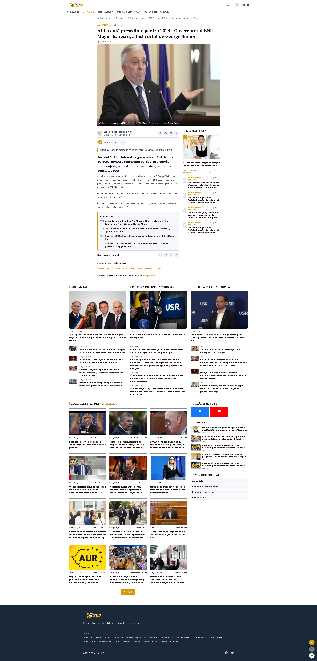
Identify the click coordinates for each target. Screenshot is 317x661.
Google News (150, 275)
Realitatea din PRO (215, 638)
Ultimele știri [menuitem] (73, 12)
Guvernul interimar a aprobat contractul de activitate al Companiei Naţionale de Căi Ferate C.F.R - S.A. (168, 581)
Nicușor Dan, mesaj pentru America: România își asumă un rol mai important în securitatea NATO (223, 375)
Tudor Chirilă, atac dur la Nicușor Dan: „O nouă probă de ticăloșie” (221, 351)
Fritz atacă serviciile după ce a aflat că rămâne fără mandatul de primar (87, 444)
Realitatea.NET (88, 638)
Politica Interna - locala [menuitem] (128, 12)
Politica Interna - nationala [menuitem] (156, 12)
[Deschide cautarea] (228, 4)
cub (158, 268)
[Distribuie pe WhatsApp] (171, 133)
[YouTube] (248, 4)
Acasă (102, 18)
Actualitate (120, 18)
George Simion (120, 268)
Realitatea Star (118, 638)
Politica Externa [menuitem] (105, 12)
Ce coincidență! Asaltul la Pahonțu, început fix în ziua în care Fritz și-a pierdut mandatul (139, 230)
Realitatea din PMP (105, 642)
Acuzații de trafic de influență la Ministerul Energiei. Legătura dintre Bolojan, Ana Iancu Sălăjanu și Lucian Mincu (137, 222)
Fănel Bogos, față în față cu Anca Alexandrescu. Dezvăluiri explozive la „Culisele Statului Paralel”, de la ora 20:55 (157, 391)
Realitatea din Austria (151, 642)
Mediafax (118, 642)
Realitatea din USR (150, 638)
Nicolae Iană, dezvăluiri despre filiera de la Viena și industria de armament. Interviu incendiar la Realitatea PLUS (158, 378)
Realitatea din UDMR (183, 638)
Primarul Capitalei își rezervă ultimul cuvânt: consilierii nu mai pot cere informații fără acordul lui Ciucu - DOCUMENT (223, 362)
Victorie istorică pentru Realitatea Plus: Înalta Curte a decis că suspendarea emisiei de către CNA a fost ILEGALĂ (87, 491)
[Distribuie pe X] (176, 133)
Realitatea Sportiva (103, 638)
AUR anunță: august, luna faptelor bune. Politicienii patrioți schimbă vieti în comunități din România (203, 201)
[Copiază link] (160, 133)
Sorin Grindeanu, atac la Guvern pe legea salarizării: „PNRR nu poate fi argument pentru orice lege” (222, 388)
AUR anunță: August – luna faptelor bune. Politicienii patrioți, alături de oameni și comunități (127, 579)
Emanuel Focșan (99, 573)
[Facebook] (243, 4)
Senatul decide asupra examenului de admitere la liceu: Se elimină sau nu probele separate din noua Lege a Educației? (87, 536)
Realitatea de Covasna (170, 642)
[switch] (236, 4)
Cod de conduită (135, 623)
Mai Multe (128, 592)
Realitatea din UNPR (166, 638)
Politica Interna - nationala (190, 171)
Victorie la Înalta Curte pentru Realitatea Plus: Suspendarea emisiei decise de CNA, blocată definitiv (125, 491)
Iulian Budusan (100, 483)
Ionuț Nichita (181, 483)
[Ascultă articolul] (312, 642)
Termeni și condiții (98, 623)
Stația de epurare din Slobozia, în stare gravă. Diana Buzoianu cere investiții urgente (167, 489)
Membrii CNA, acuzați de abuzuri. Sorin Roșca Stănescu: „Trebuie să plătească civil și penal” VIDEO (137, 245)
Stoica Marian (181, 573)
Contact (86, 623)
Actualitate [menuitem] (88, 12)
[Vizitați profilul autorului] (99, 133)
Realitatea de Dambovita (132, 642)
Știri (110, 18)
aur (132, 268)
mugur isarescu (145, 268)
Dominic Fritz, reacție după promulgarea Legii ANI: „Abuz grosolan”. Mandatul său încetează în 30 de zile (217, 337)
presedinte (104, 268)
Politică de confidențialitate (116, 623)
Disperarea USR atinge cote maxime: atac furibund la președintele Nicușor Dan (140, 237)
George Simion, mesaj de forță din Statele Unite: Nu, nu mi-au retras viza (167, 534)
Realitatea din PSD (200, 638)
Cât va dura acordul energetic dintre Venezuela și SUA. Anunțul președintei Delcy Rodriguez (156, 351)
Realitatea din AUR (122, 131)
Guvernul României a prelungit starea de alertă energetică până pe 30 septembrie (100, 384)
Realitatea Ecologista (133, 638)
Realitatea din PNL (89, 642)
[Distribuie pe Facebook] (165, 133)
